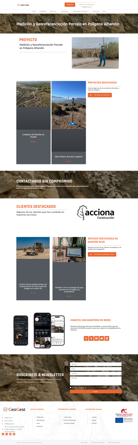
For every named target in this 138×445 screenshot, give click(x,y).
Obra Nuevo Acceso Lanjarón (69, 156)
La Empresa (43, 11)
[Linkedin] (106, 338)
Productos (64, 11)
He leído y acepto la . (87, 388)
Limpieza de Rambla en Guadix (33, 135)
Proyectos (96, 11)
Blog (104, 11)
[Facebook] (96, 338)
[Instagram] (86, 338)
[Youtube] (101, 338)
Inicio (34, 11)
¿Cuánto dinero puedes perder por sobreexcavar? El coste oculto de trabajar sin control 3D (33, 286)
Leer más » (33, 141)
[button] (72, 213)
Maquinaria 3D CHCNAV (80, 11)
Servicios (53, 11)
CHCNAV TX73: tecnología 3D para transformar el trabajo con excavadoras (69, 290)
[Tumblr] (91, 338)
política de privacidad (94, 388)
